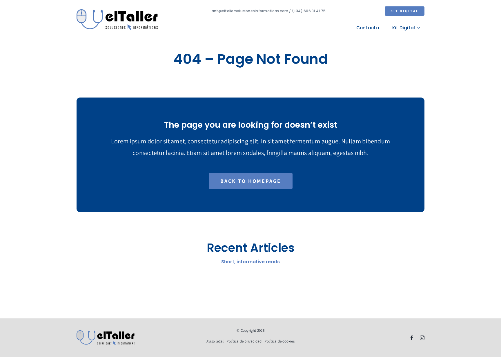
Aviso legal (215, 341)
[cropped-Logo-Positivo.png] (117, 11)
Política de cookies (279, 341)
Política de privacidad (244, 341)
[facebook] (411, 338)
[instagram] (422, 338)
